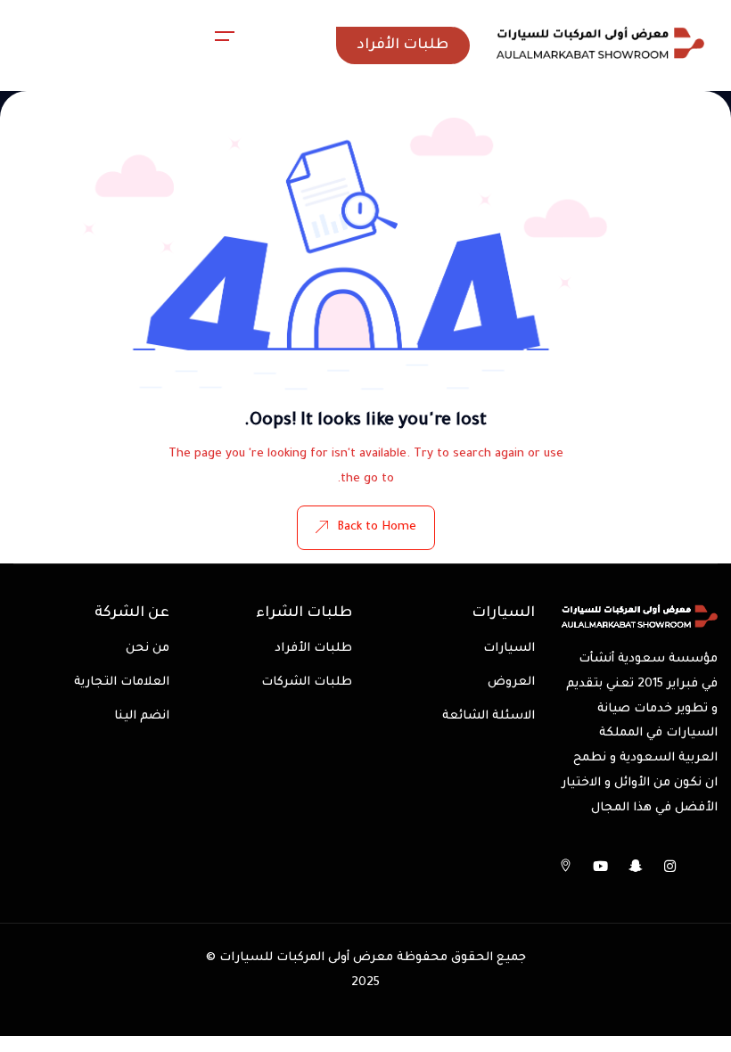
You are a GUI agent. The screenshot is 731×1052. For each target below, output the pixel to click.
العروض (511, 682)
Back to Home (376, 527)
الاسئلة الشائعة (488, 716)
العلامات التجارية (121, 682)
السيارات (509, 648)
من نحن (147, 648)
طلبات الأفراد (313, 648)
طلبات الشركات (306, 682)
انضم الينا (141, 716)
